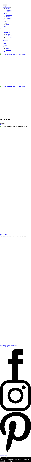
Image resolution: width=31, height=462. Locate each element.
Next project (3, 234)
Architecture (6, 7)
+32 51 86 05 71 (4, 347)
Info (4, 23)
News (4, 20)
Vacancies (8, 50)
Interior (5, 13)
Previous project (4, 125)
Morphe (5, 45)
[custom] (15, 452)
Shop (4, 21)
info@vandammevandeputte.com (9, 345)
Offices (8, 34)
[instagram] (15, 410)
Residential (9, 36)
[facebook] (15, 379)
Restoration (9, 37)
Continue (7, 461)
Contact (5, 26)
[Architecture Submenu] (10, 7)
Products (5, 41)
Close (4, 5)
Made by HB (3, 455)
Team (7, 48)
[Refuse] (11, 461)
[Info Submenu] (6, 23)
